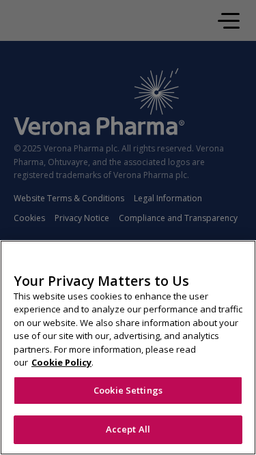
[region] (128, 347)
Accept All (128, 429)
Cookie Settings (128, 390)
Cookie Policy (61, 362)
